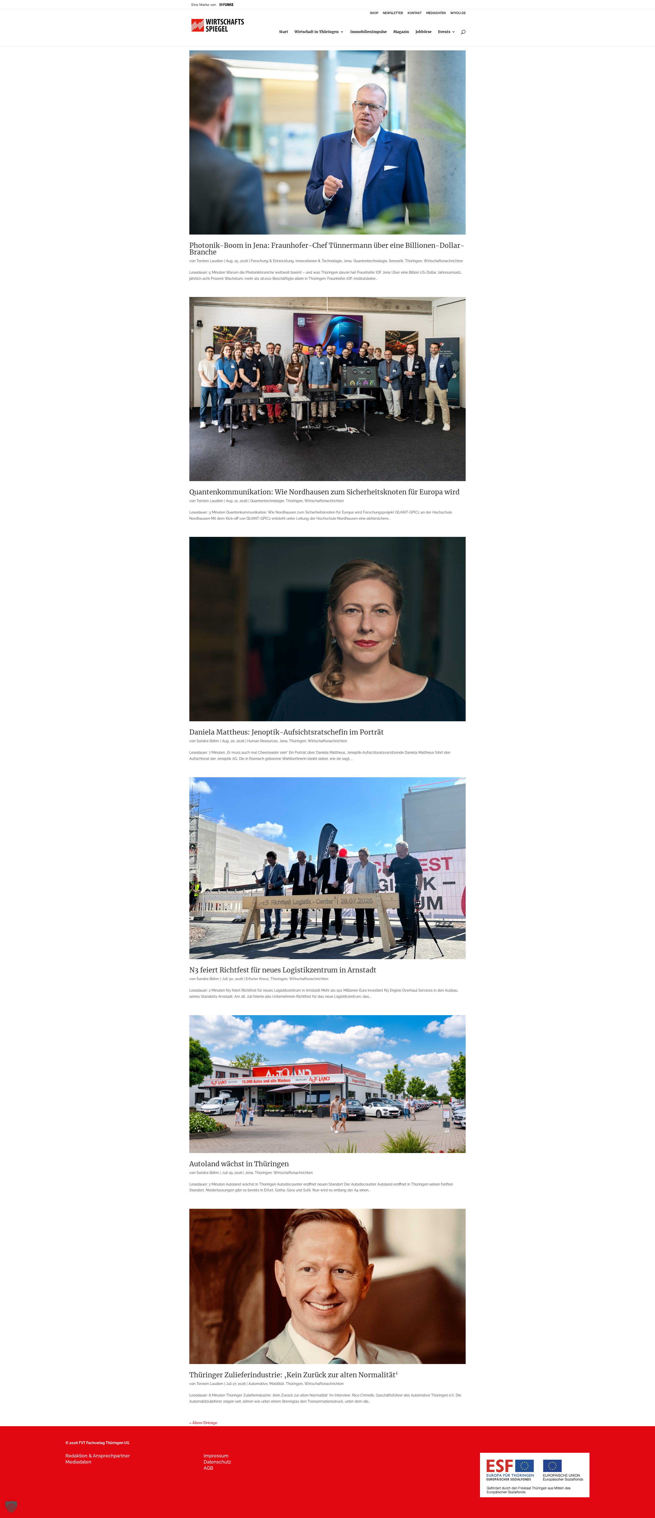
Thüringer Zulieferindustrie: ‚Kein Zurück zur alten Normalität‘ (293, 1375)
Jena (348, 261)
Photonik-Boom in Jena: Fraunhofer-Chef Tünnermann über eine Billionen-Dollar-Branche (326, 248)
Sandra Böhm (207, 741)
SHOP (374, 13)
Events (444, 32)
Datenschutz (217, 1462)
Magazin (401, 32)
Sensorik (396, 261)
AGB (208, 1468)
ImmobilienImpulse (368, 32)
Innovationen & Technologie (319, 261)
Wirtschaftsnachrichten (443, 261)
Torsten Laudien (209, 261)
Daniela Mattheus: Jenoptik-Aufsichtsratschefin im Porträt (286, 732)
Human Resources (262, 741)
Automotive (258, 1384)
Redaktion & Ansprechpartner (98, 1455)
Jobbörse (424, 32)
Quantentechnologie (370, 261)
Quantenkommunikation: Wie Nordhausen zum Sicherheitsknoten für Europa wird (324, 492)
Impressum (216, 1455)
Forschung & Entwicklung (272, 261)
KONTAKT (415, 13)
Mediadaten (78, 1462)
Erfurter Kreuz (257, 979)
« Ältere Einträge (203, 1423)
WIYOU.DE (458, 13)
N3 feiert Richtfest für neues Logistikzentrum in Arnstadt (282, 970)
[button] (11, 1506)
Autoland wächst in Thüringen (239, 1164)
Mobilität (276, 1384)
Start (283, 32)
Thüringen (413, 261)
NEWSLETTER (393, 13)
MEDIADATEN (436, 13)
